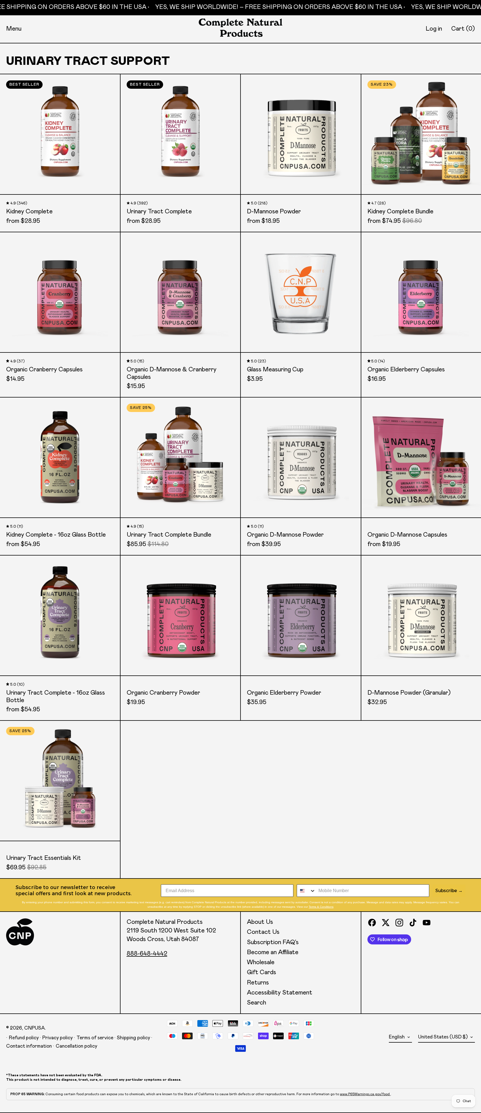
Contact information (29, 1046)
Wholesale (260, 962)
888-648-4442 (147, 954)
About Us (260, 922)
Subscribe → (449, 890)
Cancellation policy (76, 1046)
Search (256, 1003)
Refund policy (24, 1037)
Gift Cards (261, 972)
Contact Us (263, 932)
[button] (463, 29)
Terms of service (95, 1037)
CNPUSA (34, 1028)
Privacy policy (57, 1037)
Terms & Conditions (321, 906)
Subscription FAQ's (273, 942)
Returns (258, 983)
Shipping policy (133, 1037)
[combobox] (306, 891)
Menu (13, 29)
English (397, 1037)
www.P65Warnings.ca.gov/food (365, 1094)
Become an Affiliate (272, 952)
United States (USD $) (443, 1037)
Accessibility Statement (279, 993)
